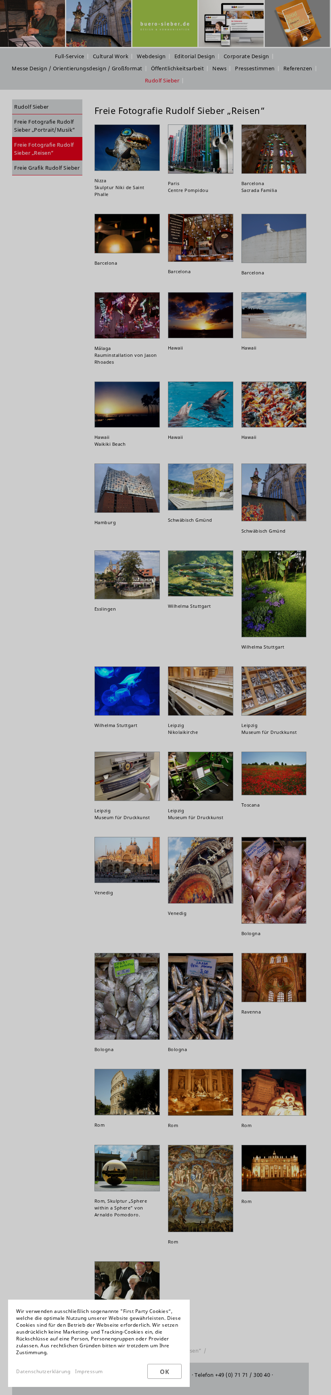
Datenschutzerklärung (43, 1371)
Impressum (89, 1371)
